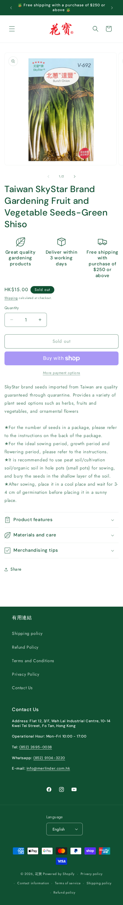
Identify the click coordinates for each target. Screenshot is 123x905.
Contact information (33, 883)
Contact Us (22, 688)
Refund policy (64, 892)
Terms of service (68, 883)
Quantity (11, 308)
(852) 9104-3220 (49, 758)
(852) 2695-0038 (35, 747)
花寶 (38, 873)
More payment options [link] (61, 373)
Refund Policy (25, 647)
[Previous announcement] (11, 7)
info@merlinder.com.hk (48, 768)
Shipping (11, 298)
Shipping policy (27, 633)
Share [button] (15, 569)
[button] (12, 28)
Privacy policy (92, 873)
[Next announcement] (112, 7)
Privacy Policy (25, 674)
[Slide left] (48, 176)
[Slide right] (74, 176)
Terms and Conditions (33, 661)
